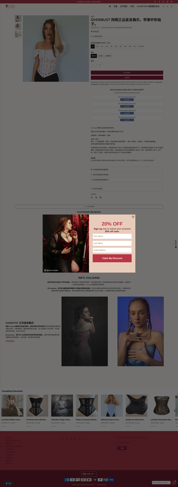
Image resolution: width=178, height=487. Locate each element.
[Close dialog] (133, 216)
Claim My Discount (112, 258)
